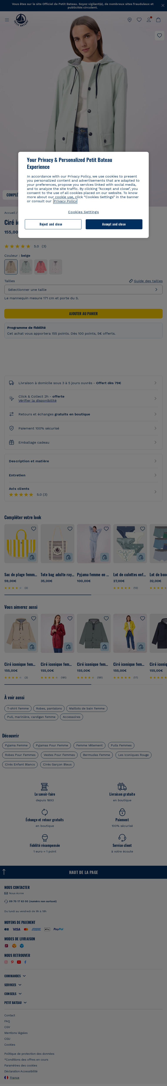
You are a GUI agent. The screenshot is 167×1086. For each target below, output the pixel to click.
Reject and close (51, 224)
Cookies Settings (83, 212)
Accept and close (113, 224)
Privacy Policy (65, 201)
